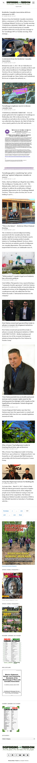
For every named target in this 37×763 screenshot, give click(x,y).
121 (21, 511)
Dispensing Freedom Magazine (9, 566)
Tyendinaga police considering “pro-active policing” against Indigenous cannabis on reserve (17, 175)
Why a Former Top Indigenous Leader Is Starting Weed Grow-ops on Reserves (16, 446)
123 (4, 515)
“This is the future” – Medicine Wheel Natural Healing (18, 227)
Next (20, 515)
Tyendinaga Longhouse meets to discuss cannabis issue (16, 107)
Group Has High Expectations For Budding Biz (18, 482)
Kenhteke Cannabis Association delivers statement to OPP (16, 13)
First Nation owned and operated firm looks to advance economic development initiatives (18, 324)
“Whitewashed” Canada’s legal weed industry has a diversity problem (18, 277)
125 (14, 515)
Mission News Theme (13, 760)
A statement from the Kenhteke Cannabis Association (16, 60)
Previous (6, 511)
